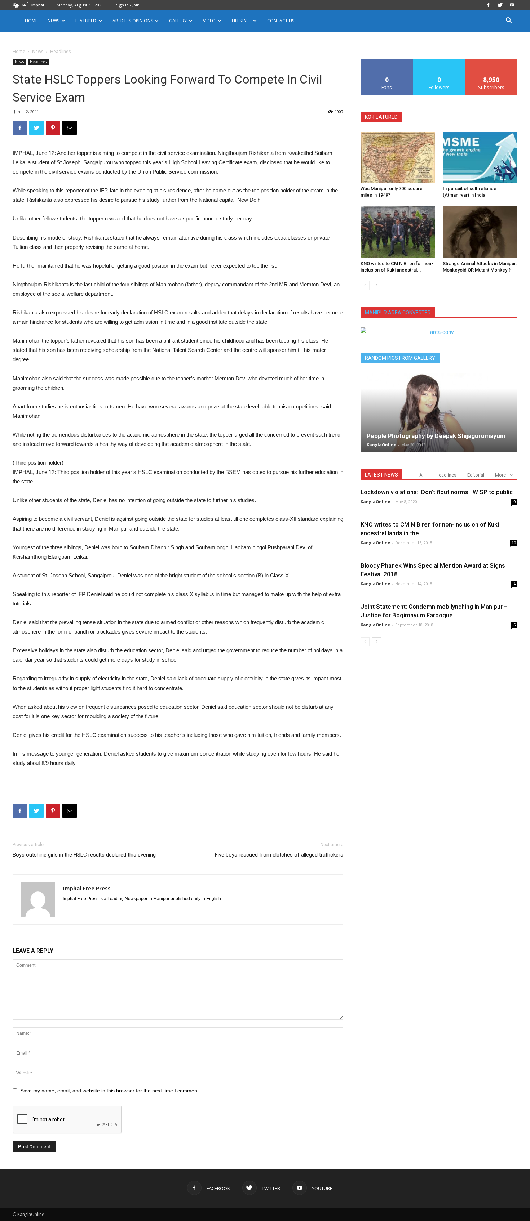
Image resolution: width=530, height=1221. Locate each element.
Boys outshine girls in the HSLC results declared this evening (84, 854)
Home (31, 21)
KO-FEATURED (381, 117)
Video (209, 21)
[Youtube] (512, 5)
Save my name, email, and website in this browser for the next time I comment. (110, 1090)
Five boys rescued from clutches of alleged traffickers (279, 854)
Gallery (178, 21)
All (422, 475)
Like (387, 61)
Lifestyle (241, 21)
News (37, 51)
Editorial (475, 475)
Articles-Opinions (132, 21)
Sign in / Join (128, 5)
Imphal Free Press (87, 888)
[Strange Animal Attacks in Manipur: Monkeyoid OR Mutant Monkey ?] (480, 232)
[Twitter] (500, 5)
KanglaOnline (381, 444)
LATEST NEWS (381, 475)
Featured (85, 21)
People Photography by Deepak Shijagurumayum (436, 435)
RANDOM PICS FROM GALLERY (400, 358)
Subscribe (491, 61)
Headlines (38, 61)
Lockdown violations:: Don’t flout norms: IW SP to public (437, 492)
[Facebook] (488, 5)
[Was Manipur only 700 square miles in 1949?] (398, 157)
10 (514, 542)
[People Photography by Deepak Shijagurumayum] (439, 412)
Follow (439, 61)
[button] (508, 21)
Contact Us (280, 21)
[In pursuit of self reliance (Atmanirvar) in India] (480, 157)
